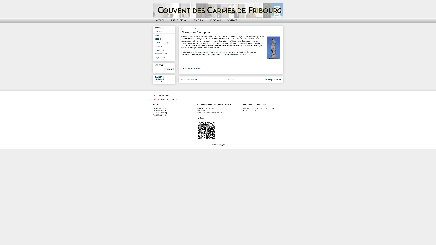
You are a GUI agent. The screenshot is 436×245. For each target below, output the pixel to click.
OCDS (157, 39)
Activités (158, 31)
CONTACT (232, 21)
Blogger (222, 145)
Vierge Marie (159, 57)
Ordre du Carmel (193, 68)
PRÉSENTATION (179, 21)
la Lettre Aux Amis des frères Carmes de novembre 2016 (201, 52)
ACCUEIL (160, 21)
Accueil (231, 79)
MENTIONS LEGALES (169, 99)
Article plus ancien (273, 79)
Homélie (158, 35)
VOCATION (215, 21)
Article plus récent (189, 79)
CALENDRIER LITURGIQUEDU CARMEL (159, 79)
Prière (157, 46)
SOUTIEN (198, 21)
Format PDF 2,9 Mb (237, 54)
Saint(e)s (158, 50)
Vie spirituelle (159, 54)
